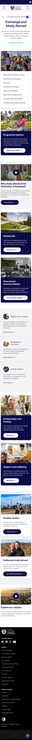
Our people (4, 674)
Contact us (4, 692)
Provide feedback (6, 709)
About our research (7, 657)
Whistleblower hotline (7, 712)
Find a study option (7, 670)
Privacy (17, 724)
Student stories (11, 518)
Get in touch (7, 383)
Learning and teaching (7, 667)
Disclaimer (3, 726)
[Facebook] (3, 642)
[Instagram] (10, 642)
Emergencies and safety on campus (11, 699)
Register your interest (19, 317)
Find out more (8, 202)
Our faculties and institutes (9, 653)
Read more (10, 480)
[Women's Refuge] (4, 721)
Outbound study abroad (15, 560)
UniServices (5, 684)
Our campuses (5, 660)
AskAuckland (5, 696)
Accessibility (4, 724)
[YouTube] (14, 642)
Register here (8, 332)
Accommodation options (14, 298)
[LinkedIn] (6, 642)
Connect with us (17, 369)
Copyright (11, 724)
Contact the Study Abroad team (13, 99)
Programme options (13, 135)
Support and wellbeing (10, 91)
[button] (30, 2)
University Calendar (7, 677)
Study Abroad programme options (13, 75)
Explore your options (13, 150)
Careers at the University (8, 680)
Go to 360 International (14, 574)
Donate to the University (8, 702)
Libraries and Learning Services (10, 664)
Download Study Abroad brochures (14, 103)
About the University (7, 650)
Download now (8, 357)
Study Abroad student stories (12, 95)
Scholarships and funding (11, 87)
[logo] (16, 8)
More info (10, 435)
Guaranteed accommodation (12, 79)
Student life (6, 83)
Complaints (4, 706)
